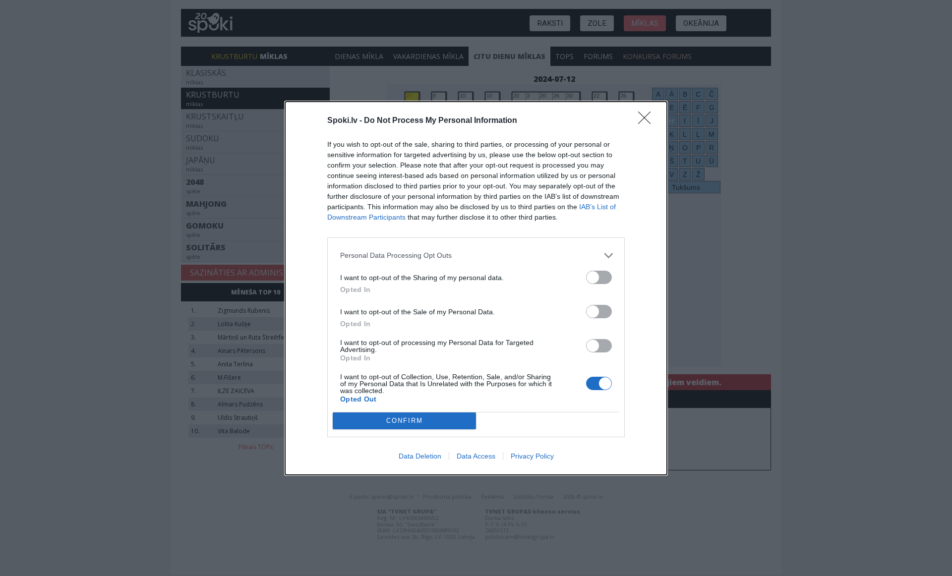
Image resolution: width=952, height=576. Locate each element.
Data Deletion (420, 456)
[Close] (647, 121)
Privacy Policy (532, 456)
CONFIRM (404, 420)
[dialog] (476, 288)
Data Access (476, 456)
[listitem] (476, 255)
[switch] (599, 277)
